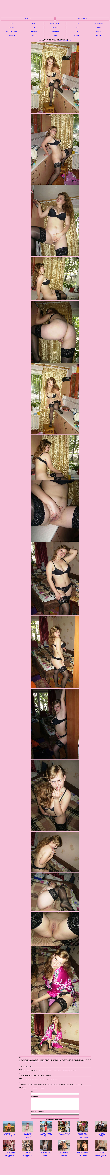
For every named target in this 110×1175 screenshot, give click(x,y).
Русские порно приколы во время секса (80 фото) (64, 1154)
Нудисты (98, 31)
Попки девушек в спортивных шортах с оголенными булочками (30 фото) (82, 1135)
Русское (76, 35)
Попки (33, 27)
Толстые (55, 35)
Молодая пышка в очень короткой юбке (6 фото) (46, 1134)
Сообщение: (34, 1096)
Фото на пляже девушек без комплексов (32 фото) (27, 1135)
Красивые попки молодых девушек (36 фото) (46, 1154)
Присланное (55, 27)
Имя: (32, 1091)
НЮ (12, 23)
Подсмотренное (98, 23)
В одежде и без (55, 31)
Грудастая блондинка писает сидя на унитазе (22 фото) (100, 1154)
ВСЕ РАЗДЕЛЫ (82, 19)
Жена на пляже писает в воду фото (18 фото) (9, 1134)
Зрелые (33, 35)
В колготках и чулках (11, 31)
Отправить (55, 1117)
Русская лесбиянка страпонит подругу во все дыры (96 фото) (9, 1154)
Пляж (33, 23)
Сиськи (77, 23)
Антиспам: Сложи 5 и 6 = (38, 1111)
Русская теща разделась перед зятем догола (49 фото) (27, 1154)
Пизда (76, 27)
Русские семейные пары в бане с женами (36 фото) (82, 1154)
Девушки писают (55, 23)
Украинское (11, 35)
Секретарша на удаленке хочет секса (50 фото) (100, 1134)
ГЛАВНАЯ (28, 19)
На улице (11, 27)
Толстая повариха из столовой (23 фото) (64, 1133)
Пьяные (98, 27)
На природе (33, 31)
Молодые (98, 35)
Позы (76, 31)
